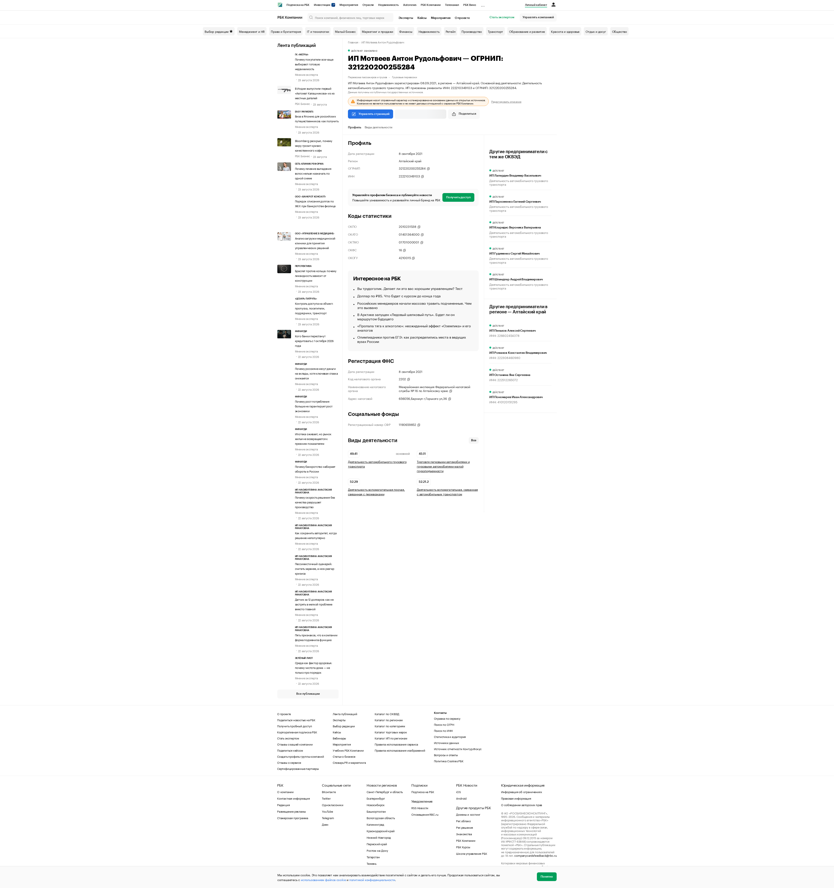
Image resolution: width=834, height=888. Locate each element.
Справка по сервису (447, 718)
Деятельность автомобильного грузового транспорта (377, 463)
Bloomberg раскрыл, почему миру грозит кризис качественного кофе (313, 145)
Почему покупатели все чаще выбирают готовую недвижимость (314, 64)
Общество (619, 31)
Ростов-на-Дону (377, 850)
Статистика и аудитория (450, 736)
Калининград (375, 824)
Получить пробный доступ (294, 726)
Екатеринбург (376, 798)
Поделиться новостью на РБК (296, 720)
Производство (472, 31)
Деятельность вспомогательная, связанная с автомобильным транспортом (447, 491)
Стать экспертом (502, 17)
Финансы (405, 31)
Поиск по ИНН (443, 730)
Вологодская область (381, 817)
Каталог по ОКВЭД (387, 713)
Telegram (328, 817)
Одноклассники (332, 804)
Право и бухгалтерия (286, 31)
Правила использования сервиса (396, 744)
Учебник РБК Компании (348, 750)
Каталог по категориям (390, 726)
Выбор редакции (216, 31)
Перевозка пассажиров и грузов (367, 77)
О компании (285, 791)
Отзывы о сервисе (289, 762)
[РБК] (280, 5)
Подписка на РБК (297, 4)
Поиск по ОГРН (444, 724)
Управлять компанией (538, 17)
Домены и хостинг (468, 814)
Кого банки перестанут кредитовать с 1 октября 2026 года (314, 340)
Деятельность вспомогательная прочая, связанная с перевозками (376, 491)
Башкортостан (376, 811)
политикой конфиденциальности (372, 879)
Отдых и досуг (596, 31)
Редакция (283, 804)
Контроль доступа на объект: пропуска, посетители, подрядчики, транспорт (314, 308)
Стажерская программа (292, 817)
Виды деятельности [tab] (378, 127)
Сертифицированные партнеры (298, 768)
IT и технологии (318, 31)
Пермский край (377, 844)
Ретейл (451, 31)
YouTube (327, 811)
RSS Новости (419, 807)
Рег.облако (463, 821)
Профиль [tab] (354, 127)
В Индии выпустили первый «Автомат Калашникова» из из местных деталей (315, 93)
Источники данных (446, 742)
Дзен (325, 824)
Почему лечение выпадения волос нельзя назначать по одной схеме (313, 173)
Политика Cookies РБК (448, 761)
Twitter (326, 798)
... (483, 4)
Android (461, 798)
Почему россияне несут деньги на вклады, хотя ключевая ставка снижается (316, 373)
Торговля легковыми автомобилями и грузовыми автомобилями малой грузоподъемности (443, 466)
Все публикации (307, 693)
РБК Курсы (463, 847)
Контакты (440, 712)
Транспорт (495, 31)
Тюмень (371, 863)
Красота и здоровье (565, 31)
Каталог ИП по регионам (391, 738)
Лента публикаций (296, 45)
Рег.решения (464, 827)
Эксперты (406, 18)
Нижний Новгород (379, 837)
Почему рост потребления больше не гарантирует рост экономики (314, 406)
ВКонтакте (329, 791)
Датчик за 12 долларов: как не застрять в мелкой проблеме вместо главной (314, 604)
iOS (458, 791)
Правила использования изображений (400, 750)
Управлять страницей (374, 114)
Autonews (409, 4)
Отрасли (368, 4)
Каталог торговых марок (391, 732)
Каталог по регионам (388, 720)
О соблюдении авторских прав (521, 804)
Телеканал (452, 4)
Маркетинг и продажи (377, 31)
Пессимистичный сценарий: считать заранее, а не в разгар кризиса (314, 568)
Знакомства (464, 834)
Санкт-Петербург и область (385, 791)
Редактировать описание (506, 101)
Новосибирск (376, 804)
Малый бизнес (345, 31)
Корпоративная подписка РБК (297, 732)
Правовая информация (516, 798)
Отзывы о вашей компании (295, 744)
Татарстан (373, 857)
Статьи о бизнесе (344, 756)
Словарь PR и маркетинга (349, 762)
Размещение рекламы (291, 811)
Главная (353, 42)
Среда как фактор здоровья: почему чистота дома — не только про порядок (313, 667)
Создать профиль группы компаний (300, 756)
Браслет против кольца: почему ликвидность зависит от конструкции (315, 275)
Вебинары (339, 738)
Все (473, 440)
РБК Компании (431, 4)
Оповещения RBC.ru (425, 814)
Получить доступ (458, 197)
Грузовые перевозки (404, 77)
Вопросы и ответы (446, 754)
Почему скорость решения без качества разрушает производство (315, 502)
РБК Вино (469, 4)
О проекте (462, 18)
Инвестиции (322, 4)
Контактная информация (293, 798)
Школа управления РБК (471, 853)
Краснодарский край (380, 830)
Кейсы (422, 18)
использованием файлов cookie (323, 879)
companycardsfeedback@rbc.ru (535, 855)
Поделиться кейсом (290, 750)
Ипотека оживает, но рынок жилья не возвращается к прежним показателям (313, 438)
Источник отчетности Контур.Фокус (458, 748)
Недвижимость (388, 4)
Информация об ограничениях (521, 791)
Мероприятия (348, 4)
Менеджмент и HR (252, 31)
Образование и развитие (527, 31)
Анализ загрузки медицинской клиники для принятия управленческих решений (315, 243)
